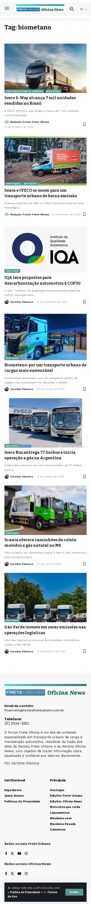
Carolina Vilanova (21, 301)
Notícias (53, 91)
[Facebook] (6, 854)
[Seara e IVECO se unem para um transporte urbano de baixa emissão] (45, 160)
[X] (12, 854)
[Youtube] (19, 854)
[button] (74, 892)
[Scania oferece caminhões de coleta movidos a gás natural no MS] (45, 510)
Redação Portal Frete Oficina (29, 122)
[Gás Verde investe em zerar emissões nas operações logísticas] (45, 597)
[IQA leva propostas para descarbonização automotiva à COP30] (45, 248)
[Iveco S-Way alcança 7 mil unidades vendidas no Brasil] (45, 68)
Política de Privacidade (25, 892)
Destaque (13, 183)
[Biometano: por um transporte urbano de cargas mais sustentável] (45, 335)
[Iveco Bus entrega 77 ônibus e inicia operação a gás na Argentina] (45, 423)
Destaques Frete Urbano (24, 91)
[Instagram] (26, 854)
